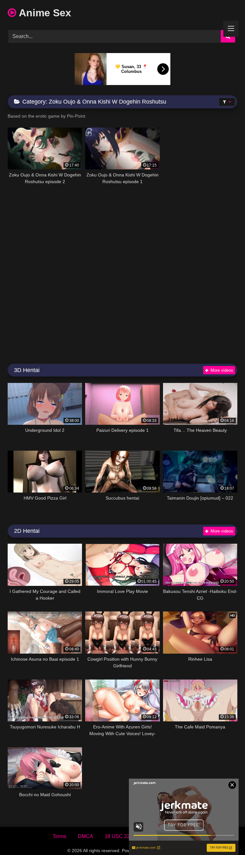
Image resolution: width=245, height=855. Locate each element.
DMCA (85, 836)
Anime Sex (43, 13)
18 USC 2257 (120, 836)
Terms (59, 836)
